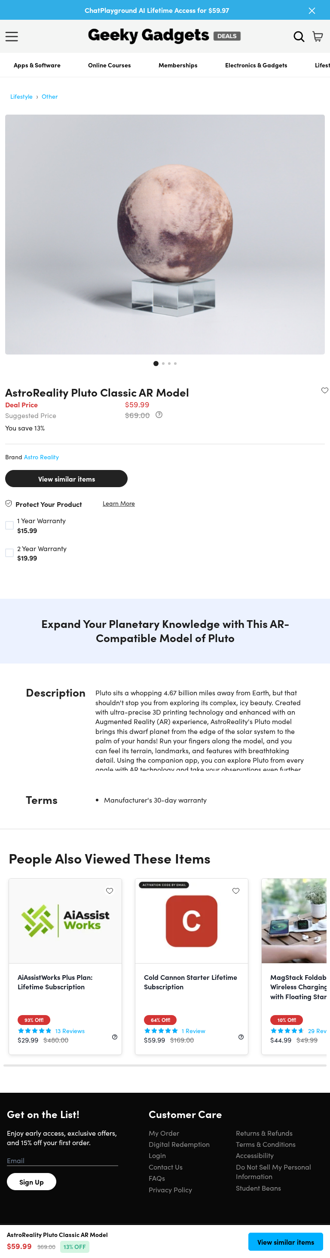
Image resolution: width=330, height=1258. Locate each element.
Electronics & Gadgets (256, 65)
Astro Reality (41, 456)
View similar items (66, 478)
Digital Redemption (179, 1144)
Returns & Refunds (264, 1132)
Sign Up (31, 1181)
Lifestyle (21, 96)
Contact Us (166, 1166)
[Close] (312, 10)
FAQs (157, 1177)
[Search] (299, 36)
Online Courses (109, 65)
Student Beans (258, 1187)
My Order (164, 1132)
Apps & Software (37, 65)
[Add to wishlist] (325, 390)
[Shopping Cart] (317, 36)
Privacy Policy (170, 1189)
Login (157, 1155)
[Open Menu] (13, 36)
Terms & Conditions (266, 1144)
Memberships (178, 65)
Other (50, 96)
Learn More (119, 503)
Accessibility (255, 1155)
